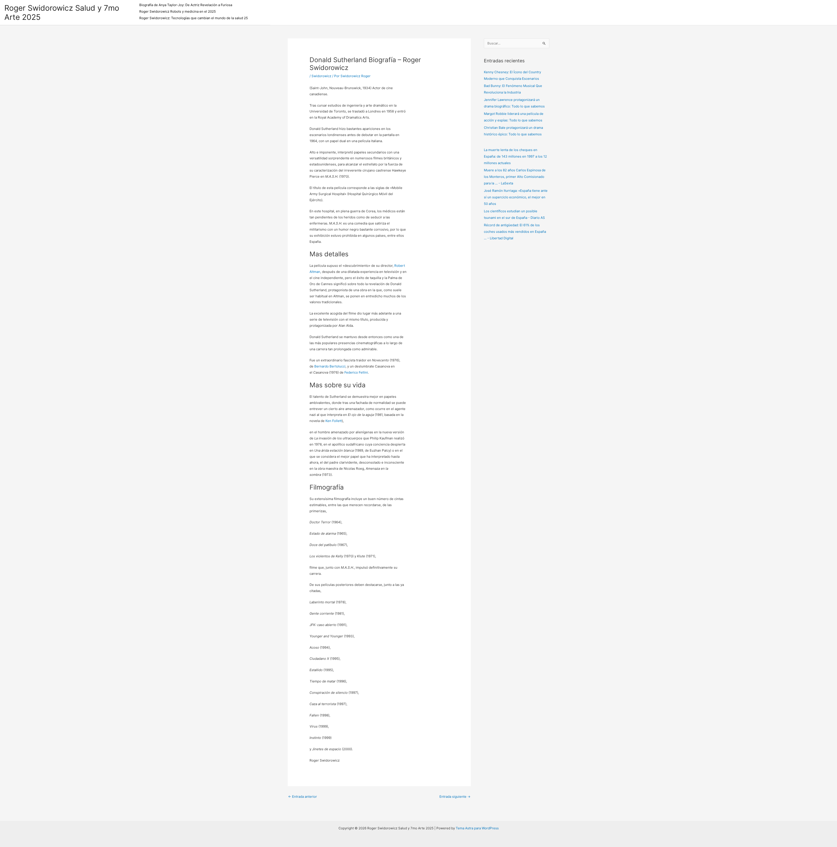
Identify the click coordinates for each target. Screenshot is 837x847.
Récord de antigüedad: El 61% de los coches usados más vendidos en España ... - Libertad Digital (515, 231)
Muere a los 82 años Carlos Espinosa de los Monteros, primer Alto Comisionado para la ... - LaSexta (515, 176)
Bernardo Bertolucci (329, 366)
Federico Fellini (356, 372)
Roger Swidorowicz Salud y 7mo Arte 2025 (61, 12)
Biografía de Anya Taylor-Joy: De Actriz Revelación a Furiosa (185, 5)
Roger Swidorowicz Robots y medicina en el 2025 (177, 11)
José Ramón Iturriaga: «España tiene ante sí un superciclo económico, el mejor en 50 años (516, 197)
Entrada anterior (302, 796)
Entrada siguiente (454, 796)
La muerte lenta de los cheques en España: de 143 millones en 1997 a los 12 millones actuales (515, 156)
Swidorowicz (321, 76)
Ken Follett (333, 421)
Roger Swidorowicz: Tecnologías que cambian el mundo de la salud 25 (193, 18)
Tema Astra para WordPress (477, 828)
